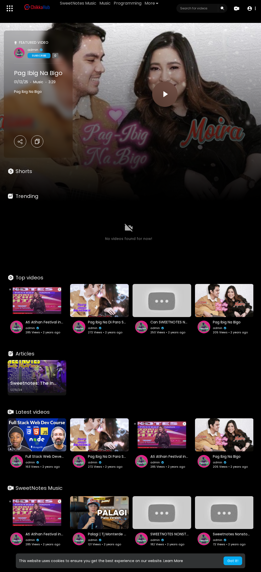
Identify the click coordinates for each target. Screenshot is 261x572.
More (150, 3)
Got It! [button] (232, 560)
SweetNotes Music (78, 3)
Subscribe (39, 56)
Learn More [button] (173, 560)
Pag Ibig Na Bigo (38, 73)
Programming (127, 3)
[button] (251, 8)
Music (105, 3)
